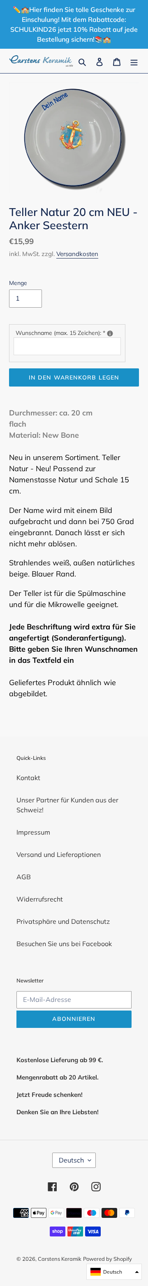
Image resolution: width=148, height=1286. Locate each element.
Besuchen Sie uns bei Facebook (64, 944)
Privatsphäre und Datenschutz (63, 921)
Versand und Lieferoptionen (58, 854)
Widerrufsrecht (39, 899)
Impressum (33, 832)
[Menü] (134, 61)
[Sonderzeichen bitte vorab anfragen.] (110, 333)
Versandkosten (77, 254)
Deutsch (71, 1160)
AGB (23, 877)
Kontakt (28, 777)
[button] (114, 1272)
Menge (18, 283)
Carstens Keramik (59, 1258)
